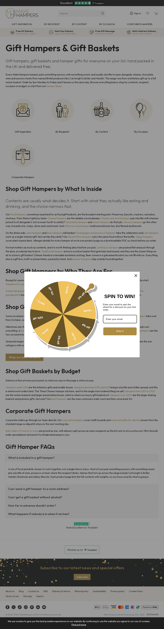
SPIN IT (120, 331)
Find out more (79, 624)
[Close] (136, 275)
